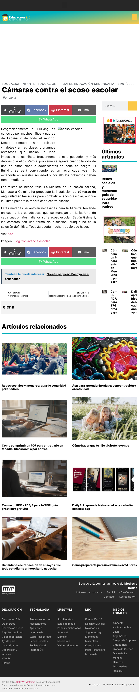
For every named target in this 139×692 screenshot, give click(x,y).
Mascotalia (91, 641)
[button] (64, 5)
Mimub (6, 658)
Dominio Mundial (95, 623)
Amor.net (62, 632)
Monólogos (91, 636)
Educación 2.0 (93, 619)
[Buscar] (132, 106)
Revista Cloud (38, 645)
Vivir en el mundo (67, 645)
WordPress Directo (41, 636)
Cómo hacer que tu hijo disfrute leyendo (100, 445)
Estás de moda (66, 623)
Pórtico (6, 662)
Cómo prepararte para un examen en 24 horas (104, 565)
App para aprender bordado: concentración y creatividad (104, 387)
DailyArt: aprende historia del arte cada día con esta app (102, 506)
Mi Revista (91, 654)
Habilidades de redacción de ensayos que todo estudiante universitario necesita (31, 566)
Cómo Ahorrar (93, 645)
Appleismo (36, 628)
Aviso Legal (94, 684)
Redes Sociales (39, 641)
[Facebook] (134, 4)
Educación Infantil (19, 84)
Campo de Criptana (124, 640)
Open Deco (8, 623)
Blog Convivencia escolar (32, 241)
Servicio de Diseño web (120, 592)
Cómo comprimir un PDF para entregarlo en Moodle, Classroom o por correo (32, 447)
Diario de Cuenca (123, 649)
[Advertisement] (69, 51)
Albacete (118, 622)
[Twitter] (134, 7)
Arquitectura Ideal (12, 632)
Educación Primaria (55, 84)
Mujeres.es (63, 641)
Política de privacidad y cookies (119, 684)
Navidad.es (92, 628)
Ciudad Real (120, 644)
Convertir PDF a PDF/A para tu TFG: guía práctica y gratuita (30, 506)
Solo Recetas (65, 619)
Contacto (109, 596)
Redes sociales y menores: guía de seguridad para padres (110, 192)
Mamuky (62, 636)
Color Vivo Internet (25, 682)
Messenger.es (38, 623)
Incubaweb (36, 632)
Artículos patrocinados (89, 592)
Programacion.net (40, 619)
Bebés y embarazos (69, 628)
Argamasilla (120, 635)
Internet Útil (36, 649)
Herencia (118, 662)
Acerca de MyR (128, 596)
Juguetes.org (93, 632)
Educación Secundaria (94, 84)
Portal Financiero (95, 649)
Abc (10, 234)
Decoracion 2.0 (11, 619)
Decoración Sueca (12, 628)
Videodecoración (12, 636)
